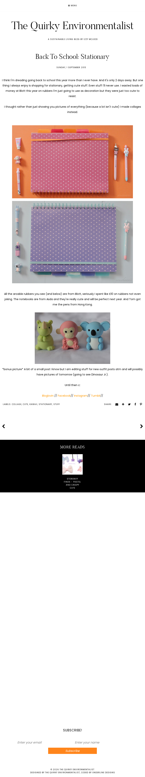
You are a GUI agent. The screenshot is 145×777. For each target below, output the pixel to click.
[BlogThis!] (121, 404)
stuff (56, 404)
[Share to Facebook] (134, 404)
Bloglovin (48, 396)
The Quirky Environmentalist (72, 25)
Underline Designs (103, 772)
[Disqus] (72, 547)
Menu (73, 5)
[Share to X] (128, 404)
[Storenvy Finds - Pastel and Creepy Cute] (72, 464)
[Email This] (115, 404)
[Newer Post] (3, 426)
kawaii (33, 404)
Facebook (64, 396)
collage (17, 404)
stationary (45, 404)
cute (25, 404)
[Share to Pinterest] (139, 404)
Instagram (81, 396)
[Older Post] (141, 426)
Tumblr (95, 396)
